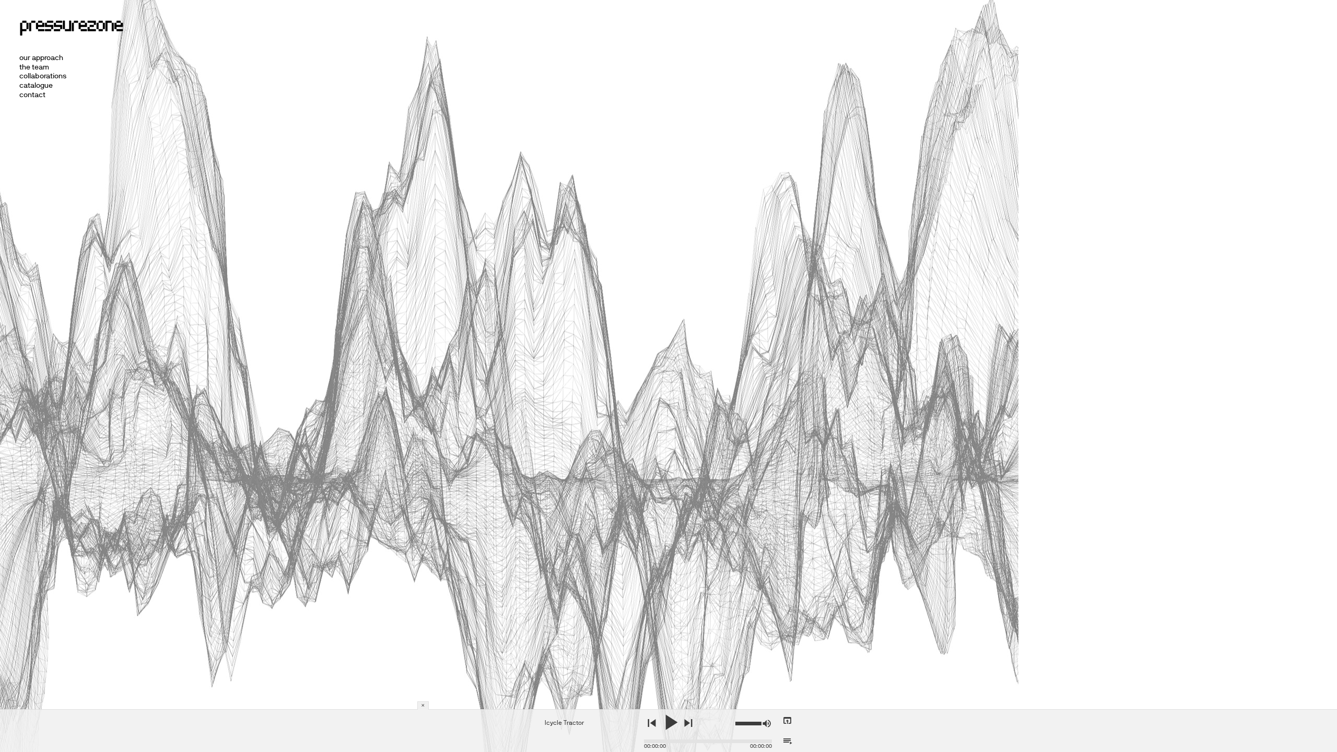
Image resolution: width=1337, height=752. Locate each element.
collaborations (43, 76)
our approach (41, 57)
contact (32, 94)
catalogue (36, 85)
